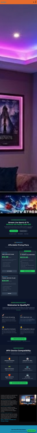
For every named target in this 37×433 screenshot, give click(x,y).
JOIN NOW (9, 293)
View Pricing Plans (14, 230)
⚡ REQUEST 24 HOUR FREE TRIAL (18, 338)
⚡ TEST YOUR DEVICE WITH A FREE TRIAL (18, 382)
